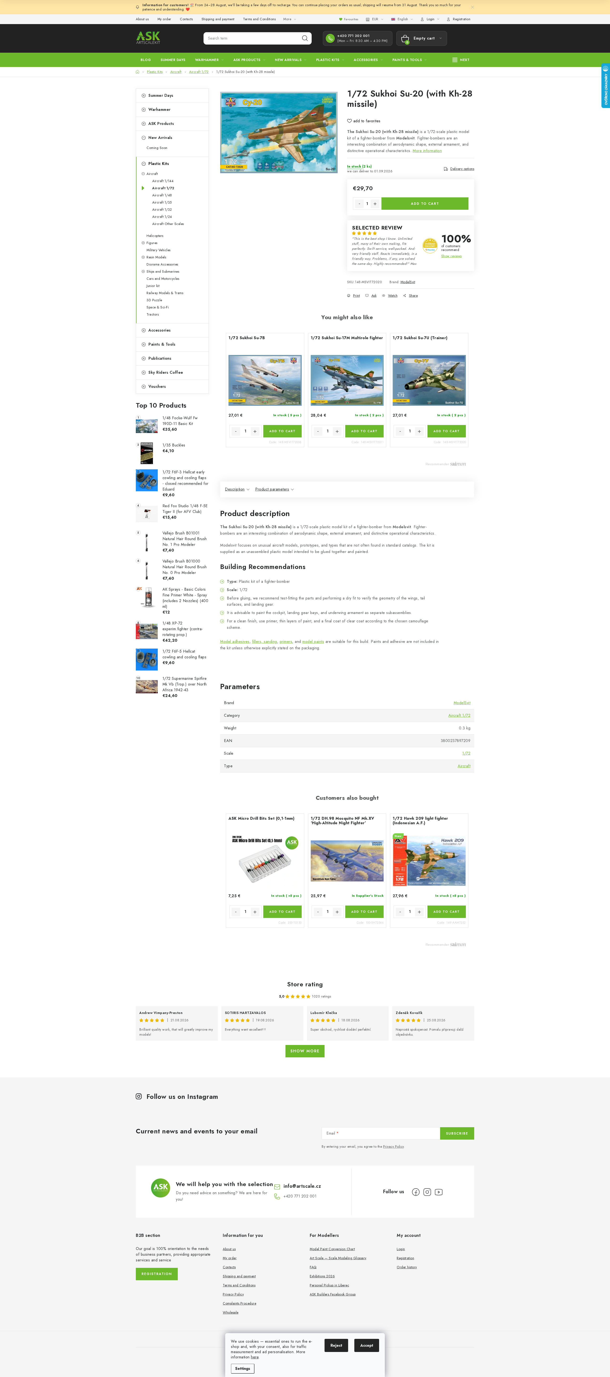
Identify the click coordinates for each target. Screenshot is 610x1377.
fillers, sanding (264, 641)
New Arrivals (160, 137)
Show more (305, 1051)
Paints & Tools (161, 344)
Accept (366, 1345)
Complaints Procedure (239, 1303)
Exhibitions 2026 (322, 1276)
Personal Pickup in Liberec (329, 1285)
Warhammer (159, 109)
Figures (152, 243)
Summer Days (160, 95)
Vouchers (157, 386)
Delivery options (462, 168)
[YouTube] (438, 1192)
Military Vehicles (159, 250)
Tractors (153, 314)
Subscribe (457, 1133)
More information (427, 151)
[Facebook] (416, 1192)
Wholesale (231, 1312)
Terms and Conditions (259, 19)
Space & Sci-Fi (158, 307)
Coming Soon (157, 147)
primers (286, 641)
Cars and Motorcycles (163, 278)
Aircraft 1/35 (162, 202)
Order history (407, 1267)
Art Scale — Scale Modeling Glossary (338, 1258)
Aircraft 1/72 (163, 188)
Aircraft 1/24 (162, 216)
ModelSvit (408, 282)
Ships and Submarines (163, 271)
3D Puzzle (154, 300)
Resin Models (156, 257)
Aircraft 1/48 (162, 195)
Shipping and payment (218, 19)
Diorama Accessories (162, 264)
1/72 (466, 753)
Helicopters (155, 235)
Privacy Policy (393, 1146)
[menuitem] (146, 60)
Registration (461, 19)
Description (235, 489)
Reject (336, 1345)
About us (142, 19)
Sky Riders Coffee (165, 372)
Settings (242, 1368)
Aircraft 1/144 (162, 181)
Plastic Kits (158, 163)
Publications (159, 358)
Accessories (159, 330)
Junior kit (153, 285)
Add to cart (425, 203)
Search (305, 38)
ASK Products (161, 123)
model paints (313, 641)
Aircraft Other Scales (168, 223)
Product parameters (272, 489)
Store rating (305, 984)
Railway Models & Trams (165, 293)
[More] (461, 60)
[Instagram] (427, 1192)
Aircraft (152, 173)
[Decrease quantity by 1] (359, 204)
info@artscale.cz (302, 1186)
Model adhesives (234, 641)
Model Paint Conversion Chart (332, 1249)
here (255, 1357)
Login (401, 1249)
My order (164, 19)
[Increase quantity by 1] (375, 204)
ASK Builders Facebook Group (333, 1294)
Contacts (186, 19)
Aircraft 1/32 (162, 209)
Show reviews (451, 256)
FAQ (313, 1267)
